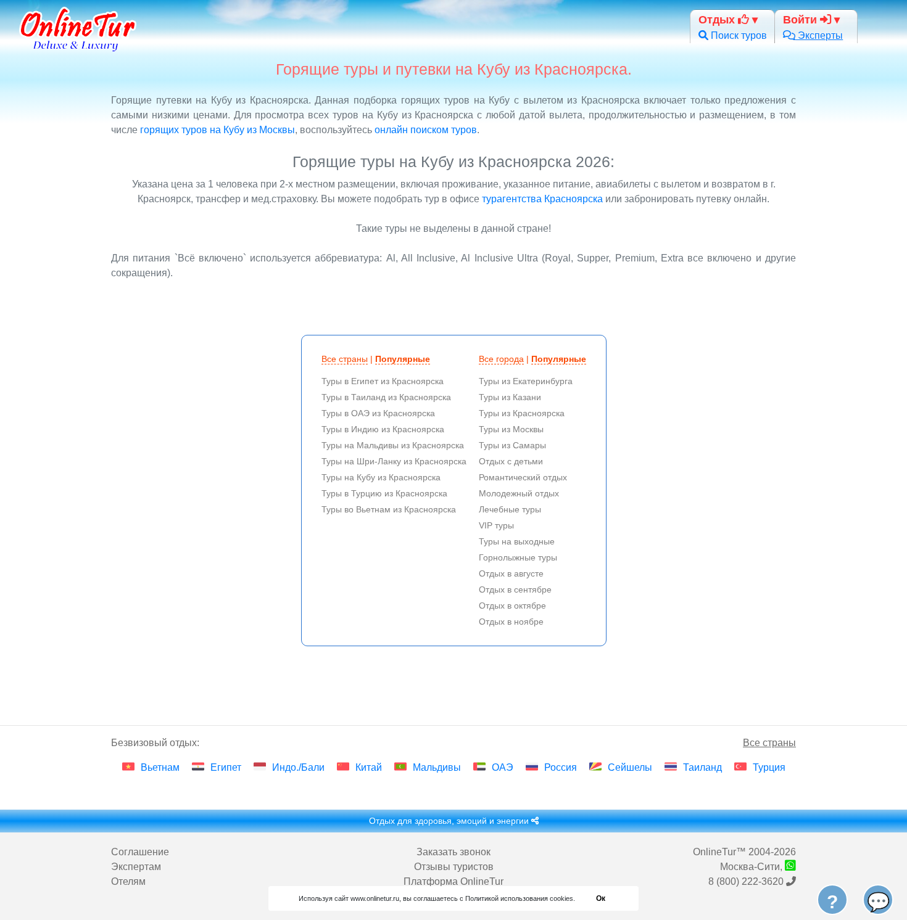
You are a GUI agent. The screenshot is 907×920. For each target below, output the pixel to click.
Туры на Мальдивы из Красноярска (392, 445)
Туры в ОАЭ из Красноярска (378, 413)
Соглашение (140, 852)
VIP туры (496, 525)
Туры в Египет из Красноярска (382, 381)
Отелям (128, 881)
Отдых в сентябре (515, 589)
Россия (560, 767)
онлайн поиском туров (426, 130)
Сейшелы (630, 767)
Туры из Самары (512, 445)
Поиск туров (737, 35)
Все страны (344, 359)
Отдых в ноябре (511, 621)
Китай (368, 767)
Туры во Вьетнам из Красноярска (388, 509)
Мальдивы (437, 767)
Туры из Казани (510, 397)
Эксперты (819, 35)
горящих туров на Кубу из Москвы (217, 130)
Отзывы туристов (454, 866)
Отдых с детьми (511, 461)
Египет (225, 767)
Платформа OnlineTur (453, 881)
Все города (501, 359)
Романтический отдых (523, 477)
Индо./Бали (298, 767)
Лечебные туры (510, 509)
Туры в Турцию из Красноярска (384, 493)
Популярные (402, 359)
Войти (801, 19)
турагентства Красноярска (542, 199)
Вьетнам (160, 767)
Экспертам (136, 866)
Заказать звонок (453, 852)
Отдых (718, 19)
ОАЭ (502, 767)
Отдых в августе (511, 573)
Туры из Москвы (511, 429)
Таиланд (702, 767)
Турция (769, 767)
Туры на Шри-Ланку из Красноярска (393, 461)
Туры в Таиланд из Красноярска (386, 397)
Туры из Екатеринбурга (526, 381)
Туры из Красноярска (522, 413)
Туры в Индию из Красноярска (382, 429)
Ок (600, 898)
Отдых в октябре (512, 605)
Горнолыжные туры (518, 557)
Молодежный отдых (519, 493)
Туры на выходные (517, 541)
